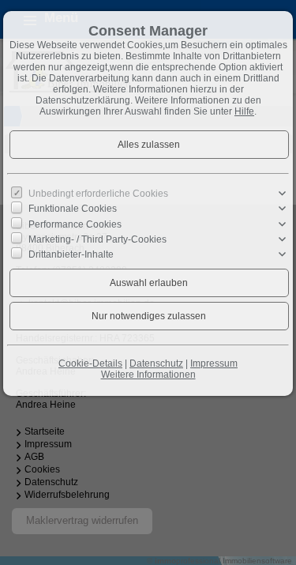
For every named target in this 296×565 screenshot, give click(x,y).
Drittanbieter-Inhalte (71, 254)
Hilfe (244, 111)
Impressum (214, 363)
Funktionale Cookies (72, 208)
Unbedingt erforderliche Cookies (98, 193)
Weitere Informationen (148, 374)
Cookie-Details (90, 363)
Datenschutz (156, 363)
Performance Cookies (75, 223)
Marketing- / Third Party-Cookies (97, 239)
